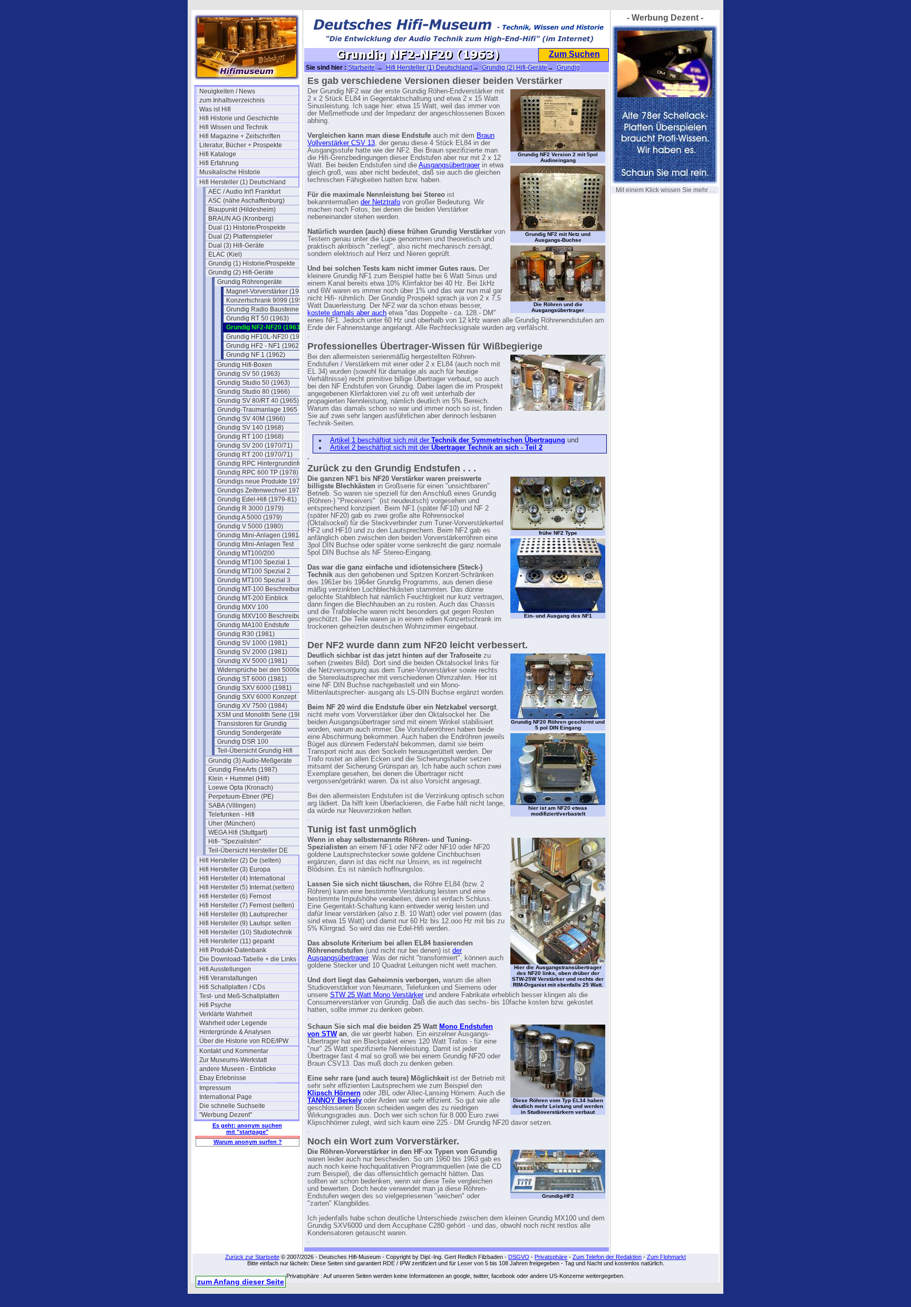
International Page (225, 1097)
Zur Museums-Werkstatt (233, 1060)
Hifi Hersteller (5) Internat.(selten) (246, 887)
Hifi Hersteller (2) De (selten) (240, 860)
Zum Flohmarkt (666, 1257)
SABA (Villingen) (232, 805)
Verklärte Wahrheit (225, 1014)
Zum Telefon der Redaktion (607, 1257)
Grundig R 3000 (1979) (250, 508)
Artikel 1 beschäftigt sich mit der (447, 440)
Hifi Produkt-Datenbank (232, 950)
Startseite (361, 67)
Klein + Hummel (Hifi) (238, 778)
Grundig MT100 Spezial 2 (253, 571)
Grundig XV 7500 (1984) (252, 705)
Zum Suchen (574, 54)
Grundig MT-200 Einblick (252, 598)
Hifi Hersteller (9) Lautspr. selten (245, 923)
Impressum (215, 1088)
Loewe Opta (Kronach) (240, 787)
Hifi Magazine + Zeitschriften (239, 136)
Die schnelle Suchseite (232, 1106)
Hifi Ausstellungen (225, 969)
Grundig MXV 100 (242, 607)
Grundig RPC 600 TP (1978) (257, 472)
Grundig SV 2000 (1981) (252, 652)
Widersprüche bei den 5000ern (261, 670)
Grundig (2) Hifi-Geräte (241, 272)
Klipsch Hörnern (334, 1093)
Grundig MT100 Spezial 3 (253, 580)
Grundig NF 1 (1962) (255, 354)
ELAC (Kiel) (225, 254)
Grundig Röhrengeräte (249, 282)
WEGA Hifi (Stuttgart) (237, 832)
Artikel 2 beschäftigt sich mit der (436, 447)
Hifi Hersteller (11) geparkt (236, 941)
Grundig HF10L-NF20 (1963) (267, 336)
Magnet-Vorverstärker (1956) (267, 291)
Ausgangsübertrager (449, 165)
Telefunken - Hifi (231, 814)
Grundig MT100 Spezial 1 (253, 562)
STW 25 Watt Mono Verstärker (376, 995)
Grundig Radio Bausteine (262, 309)
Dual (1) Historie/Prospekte (247, 227)
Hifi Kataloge (217, 154)
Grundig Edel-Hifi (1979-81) (257, 499)
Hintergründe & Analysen (235, 1032)
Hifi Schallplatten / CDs (232, 987)
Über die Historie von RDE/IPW (243, 1041)
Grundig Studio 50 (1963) (253, 382)
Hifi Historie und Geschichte (239, 118)
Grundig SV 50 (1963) (248, 373)
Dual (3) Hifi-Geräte (236, 245)
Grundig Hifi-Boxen (244, 364)
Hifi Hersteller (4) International (242, 878)
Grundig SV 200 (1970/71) (255, 445)
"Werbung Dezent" (225, 1115)
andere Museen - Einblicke (237, 1069)
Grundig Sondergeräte (249, 732)
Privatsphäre (551, 1257)
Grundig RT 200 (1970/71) (255, 454)
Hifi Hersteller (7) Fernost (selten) (246, 905)
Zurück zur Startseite (252, 1257)
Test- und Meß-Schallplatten (239, 996)
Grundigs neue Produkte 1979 (260, 481)
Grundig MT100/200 (246, 553)
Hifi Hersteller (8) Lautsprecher (243, 914)
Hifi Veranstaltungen (228, 978)
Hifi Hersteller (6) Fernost (235, 896)
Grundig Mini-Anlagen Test (255, 544)
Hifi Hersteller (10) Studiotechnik (245, 932)
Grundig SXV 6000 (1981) (254, 688)
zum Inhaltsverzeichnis (232, 100)
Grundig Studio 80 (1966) (253, 391)
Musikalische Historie (229, 172)
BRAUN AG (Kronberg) (241, 218)
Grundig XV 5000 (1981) (252, 661)
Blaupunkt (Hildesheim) (242, 209)
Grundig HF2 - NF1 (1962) (263, 345)
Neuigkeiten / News (227, 91)
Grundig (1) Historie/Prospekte (251, 263)
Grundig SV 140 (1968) (250, 427)
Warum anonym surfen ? (248, 1142)
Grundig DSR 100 (242, 741)
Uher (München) (231, 823)
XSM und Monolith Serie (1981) (262, 714)
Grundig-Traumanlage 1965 (257, 409)
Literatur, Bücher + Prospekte (240, 145)
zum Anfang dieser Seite (240, 1281)
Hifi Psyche (215, 1005)
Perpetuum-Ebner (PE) (241, 796)
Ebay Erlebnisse (222, 1078)
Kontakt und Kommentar (233, 1051)
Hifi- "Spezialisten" (234, 841)
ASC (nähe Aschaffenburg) (246, 200)
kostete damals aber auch (346, 313)
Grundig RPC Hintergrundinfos (261, 463)
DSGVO (518, 1257)
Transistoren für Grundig (252, 723)
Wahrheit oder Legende (233, 1023)
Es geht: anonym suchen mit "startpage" (247, 1128)
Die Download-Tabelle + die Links (247, 959)
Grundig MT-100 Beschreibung (261, 589)
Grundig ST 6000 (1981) (252, 679)
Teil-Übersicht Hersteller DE (248, 850)
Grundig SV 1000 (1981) (252, 643)
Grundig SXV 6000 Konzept (256, 696)
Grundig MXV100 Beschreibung (262, 616)
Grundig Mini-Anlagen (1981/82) (263, 535)
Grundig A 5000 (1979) (249, 517)
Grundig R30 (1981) (246, 634)
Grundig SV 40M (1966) (251, 418)
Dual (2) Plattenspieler (240, 236)
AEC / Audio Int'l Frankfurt (244, 191)
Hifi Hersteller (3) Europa (234, 869)
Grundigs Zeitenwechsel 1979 (260, 490)
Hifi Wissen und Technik (233, 127)
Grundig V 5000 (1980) (250, 526)
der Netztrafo (380, 202)
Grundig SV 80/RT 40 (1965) (258, 400)
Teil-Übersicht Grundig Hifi (255, 750)
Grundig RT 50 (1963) (257, 318)
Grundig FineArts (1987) (242, 769)
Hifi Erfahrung (219, 163)
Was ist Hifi (215, 109)
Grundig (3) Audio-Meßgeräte (250, 760)
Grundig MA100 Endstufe (253, 625)
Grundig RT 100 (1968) (250, 436)
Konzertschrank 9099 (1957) (267, 300)
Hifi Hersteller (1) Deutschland (242, 182)
